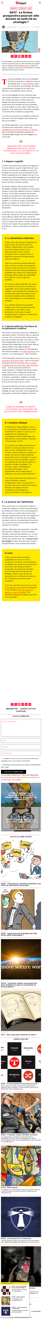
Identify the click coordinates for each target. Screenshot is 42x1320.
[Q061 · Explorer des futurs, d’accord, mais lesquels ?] (21, 819)
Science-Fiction (28, 709)
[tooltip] (12, 56)
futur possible (28, 84)
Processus (22, 8)
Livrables (14, 8)
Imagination (12, 709)
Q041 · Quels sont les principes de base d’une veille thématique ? (19, 934)
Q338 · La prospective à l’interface (16, 1238)
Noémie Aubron (12, 27)
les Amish (34, 365)
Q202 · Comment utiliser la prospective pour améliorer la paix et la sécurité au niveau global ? (19, 985)
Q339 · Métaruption (9, 1187)
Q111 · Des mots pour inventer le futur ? (19, 1035)
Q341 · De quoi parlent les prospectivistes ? (19, 1083)
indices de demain (28, 351)
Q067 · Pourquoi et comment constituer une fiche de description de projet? (21, 884)
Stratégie (21, 711)
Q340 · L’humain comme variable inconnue (19, 1135)
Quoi (30, 8)
